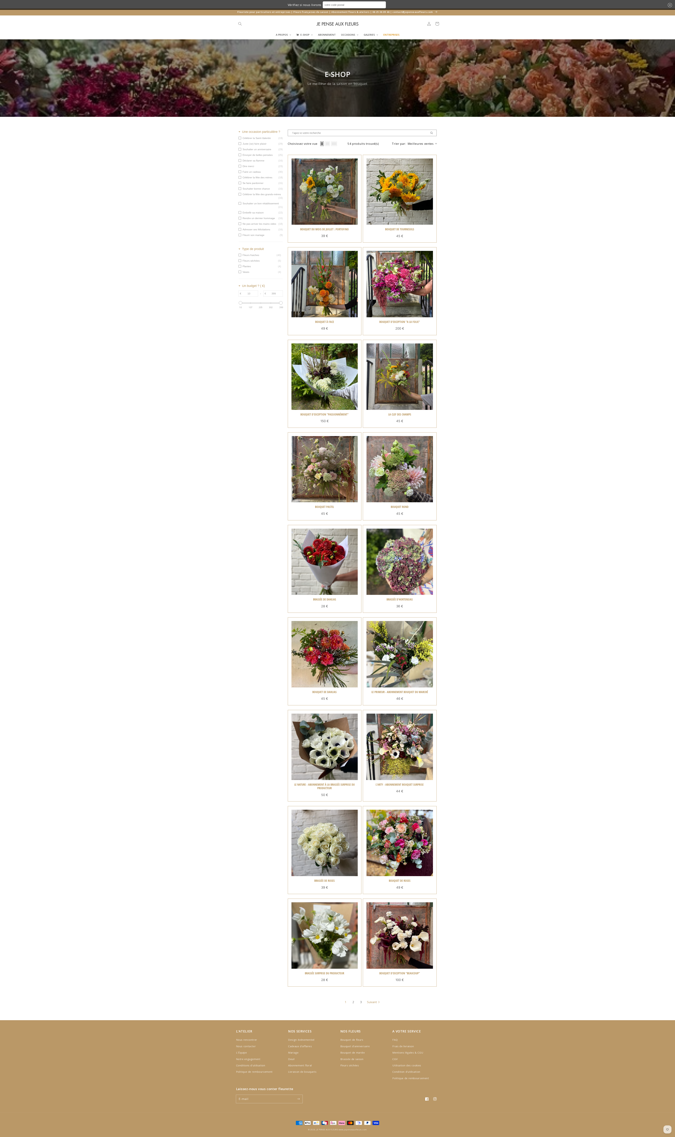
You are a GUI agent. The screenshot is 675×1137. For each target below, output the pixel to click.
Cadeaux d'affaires (300, 1046)
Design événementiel (301, 1039)
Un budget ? (253, 286)
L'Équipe (241, 1052)
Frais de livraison (403, 1046)
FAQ (395, 1039)
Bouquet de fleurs (351, 1039)
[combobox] (354, 4)
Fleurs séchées (349, 1065)
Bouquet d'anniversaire (355, 1046)
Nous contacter (246, 1046)
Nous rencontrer (246, 1039)
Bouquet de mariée (352, 1052)
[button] (669, 5)
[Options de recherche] (433, 133)
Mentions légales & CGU (407, 1052)
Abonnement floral (300, 1065)
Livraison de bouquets (302, 1071)
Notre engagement (248, 1059)
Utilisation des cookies (406, 1065)
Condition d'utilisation (406, 1071)
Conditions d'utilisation (250, 1065)
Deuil (291, 1059)
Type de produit (253, 249)
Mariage (293, 1052)
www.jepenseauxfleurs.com (353, 1129)
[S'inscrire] (298, 1099)
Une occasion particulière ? (261, 132)
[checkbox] (261, 138)
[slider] (240, 303)
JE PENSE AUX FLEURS (327, 1129)
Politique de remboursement (254, 1071)
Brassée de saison (352, 1059)
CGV (395, 1059)
